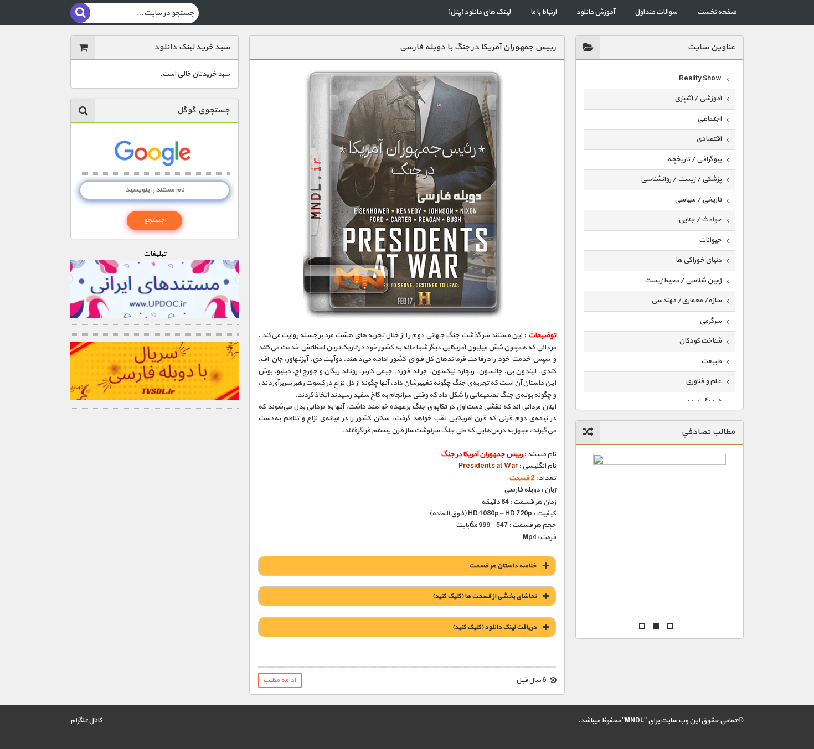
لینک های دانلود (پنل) (479, 12)
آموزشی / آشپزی (698, 98)
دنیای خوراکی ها (699, 260)
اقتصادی (709, 138)
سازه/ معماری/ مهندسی (686, 300)
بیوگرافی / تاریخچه (694, 159)
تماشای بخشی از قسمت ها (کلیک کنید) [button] (484, 596)
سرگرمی (710, 321)
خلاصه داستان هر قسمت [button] (503, 566)
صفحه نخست (716, 12)
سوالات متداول (656, 12)
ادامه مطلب (279, 680)
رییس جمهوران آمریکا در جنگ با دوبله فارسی (477, 47)
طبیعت (711, 361)
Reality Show (700, 78)
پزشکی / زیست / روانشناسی (681, 179)
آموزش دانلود (595, 12)
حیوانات (710, 240)
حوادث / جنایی (700, 219)
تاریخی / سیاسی (698, 199)
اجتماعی (709, 119)
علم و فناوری (704, 381)
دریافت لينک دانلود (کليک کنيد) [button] (494, 627)
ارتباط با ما (543, 12)
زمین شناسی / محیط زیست (683, 280)
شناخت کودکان (700, 341)
